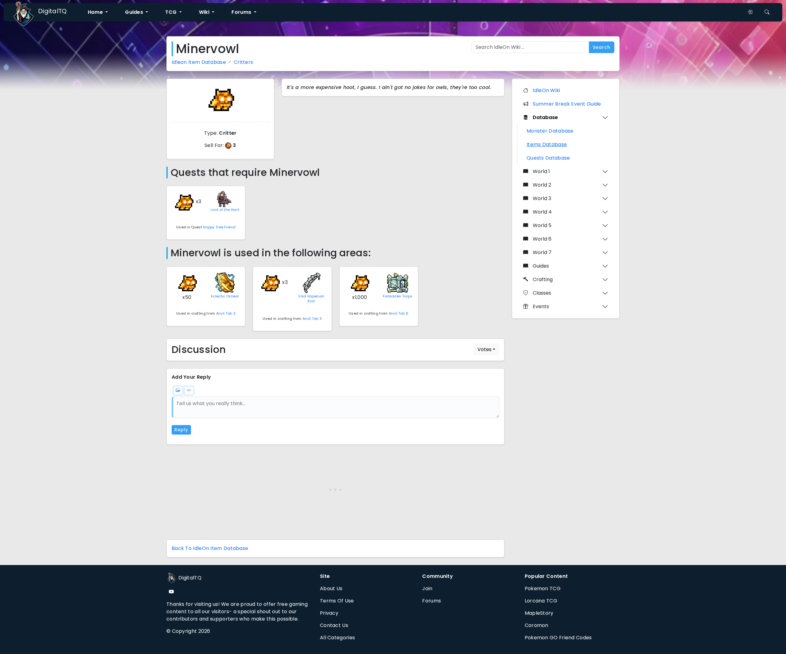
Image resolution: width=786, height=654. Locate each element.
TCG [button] (171, 12)
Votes (484, 349)
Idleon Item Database (199, 62)
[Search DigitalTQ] (767, 12)
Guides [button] (134, 12)
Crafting (543, 279)
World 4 (542, 211)
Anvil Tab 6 (398, 313)
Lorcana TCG (541, 600)
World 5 (542, 225)
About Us (331, 588)
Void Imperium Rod (311, 299)
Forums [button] (242, 12)
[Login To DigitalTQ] (749, 12)
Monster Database (550, 130)
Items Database (547, 144)
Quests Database (548, 157)
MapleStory (539, 613)
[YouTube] (171, 591)
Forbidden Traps (398, 296)
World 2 (542, 184)
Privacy (329, 613)
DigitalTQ (52, 11)
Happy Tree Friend (219, 227)
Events (541, 306)
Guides (541, 265)
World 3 (542, 198)
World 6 (542, 238)
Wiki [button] (205, 12)
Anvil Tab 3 (225, 313)
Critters (243, 62)
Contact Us (334, 625)
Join (427, 588)
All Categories (337, 637)
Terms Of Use (337, 600)
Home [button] (96, 12)
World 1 (541, 171)
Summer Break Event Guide (567, 103)
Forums (431, 600)
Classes (542, 292)
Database (545, 117)
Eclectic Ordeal (225, 296)
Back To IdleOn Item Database (210, 548)
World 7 (542, 252)
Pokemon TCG (543, 588)
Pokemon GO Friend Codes (558, 637)
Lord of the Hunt (225, 209)
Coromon (536, 625)
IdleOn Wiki (546, 90)
